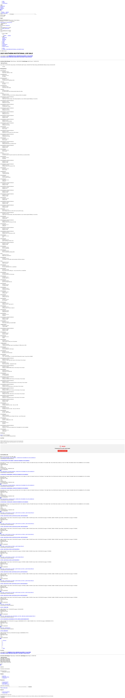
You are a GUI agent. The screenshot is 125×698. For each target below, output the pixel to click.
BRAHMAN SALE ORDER (21, 55)
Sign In (7, 46)
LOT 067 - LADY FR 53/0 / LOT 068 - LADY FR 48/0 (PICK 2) (9, 549)
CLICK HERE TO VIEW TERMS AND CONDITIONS (9, 56)
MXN (2, 8)
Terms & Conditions (6, 691)
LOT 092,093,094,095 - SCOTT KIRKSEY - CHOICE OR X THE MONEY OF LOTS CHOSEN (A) (14, 460)
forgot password (9, 22)
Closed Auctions (5, 681)
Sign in (1, 434)
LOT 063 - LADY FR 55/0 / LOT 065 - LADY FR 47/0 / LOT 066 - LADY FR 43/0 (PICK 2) (14, 526)
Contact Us (4, 677)
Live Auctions (4, 3)
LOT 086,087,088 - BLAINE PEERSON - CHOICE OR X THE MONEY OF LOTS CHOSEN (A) (14, 488)
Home (3, 41)
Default (2, 6)
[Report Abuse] (2, 663)
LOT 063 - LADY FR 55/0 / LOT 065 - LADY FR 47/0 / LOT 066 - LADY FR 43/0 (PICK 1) (14, 537)
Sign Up (4, 46)
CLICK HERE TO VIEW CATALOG (25, 56)
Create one (7, 25)
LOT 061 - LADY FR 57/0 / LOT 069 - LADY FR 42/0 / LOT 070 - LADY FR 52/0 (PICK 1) (13, 595)
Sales (3, 1)
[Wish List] (0, 10)
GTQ (1, 7)
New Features (4, 682)
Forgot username (3, 22)
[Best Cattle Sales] (3, 13)
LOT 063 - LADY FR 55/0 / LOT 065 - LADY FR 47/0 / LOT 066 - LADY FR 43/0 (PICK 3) (14, 515)
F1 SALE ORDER (30, 55)
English (3, 12)
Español (7, 12)
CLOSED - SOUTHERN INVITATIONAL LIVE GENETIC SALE (13, 49)
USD (1, 9)
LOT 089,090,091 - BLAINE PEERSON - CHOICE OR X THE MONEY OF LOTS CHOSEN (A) (14, 474)
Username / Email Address (14, 20)
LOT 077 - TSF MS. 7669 (4, 607)
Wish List (4, 45)
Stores (3, 2)
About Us (4, 675)
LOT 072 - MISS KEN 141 (4, 630)
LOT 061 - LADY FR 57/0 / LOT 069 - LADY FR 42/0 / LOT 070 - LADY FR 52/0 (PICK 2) (13, 583)
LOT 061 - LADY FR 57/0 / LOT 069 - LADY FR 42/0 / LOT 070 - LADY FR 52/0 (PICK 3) (13, 571)
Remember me (4, 23)
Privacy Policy (5, 692)
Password (12, 21)
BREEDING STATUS (12, 55)
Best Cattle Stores (5, 676)
